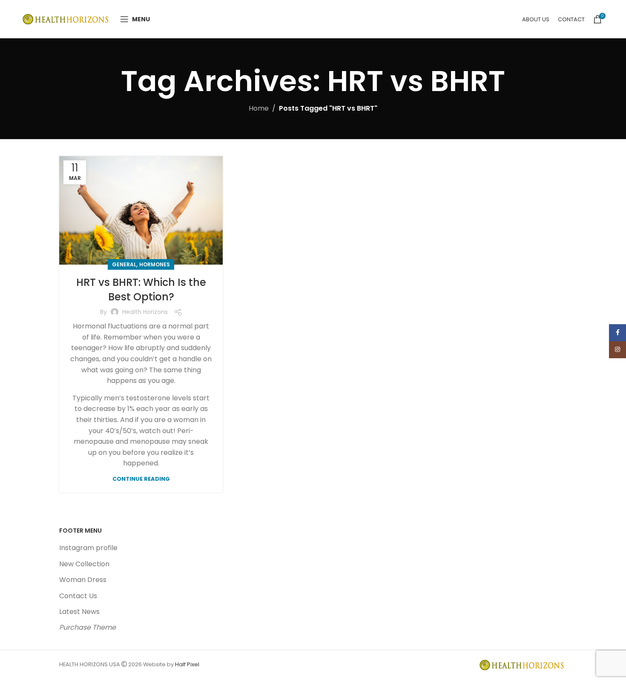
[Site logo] (67, 18)
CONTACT (571, 19)
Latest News (79, 611)
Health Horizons (145, 312)
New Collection (84, 564)
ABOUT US (535, 19)
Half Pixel (187, 664)
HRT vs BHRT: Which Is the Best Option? (141, 289)
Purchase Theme (87, 627)
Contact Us (78, 596)
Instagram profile (88, 548)
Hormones (154, 264)
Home (259, 108)
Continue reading (141, 479)
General (124, 264)
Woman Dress (82, 580)
